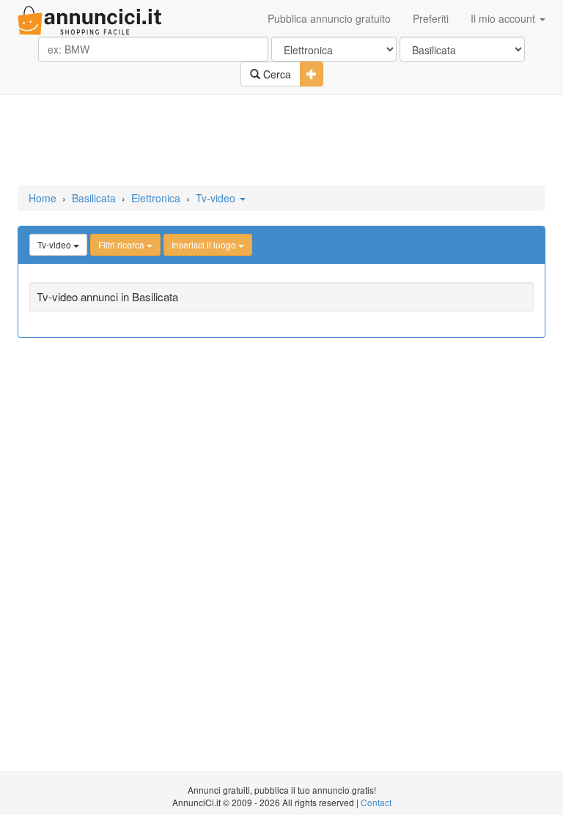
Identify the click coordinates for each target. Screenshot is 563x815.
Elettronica (155, 198)
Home (42, 198)
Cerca (275, 74)
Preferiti (431, 18)
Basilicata (94, 198)
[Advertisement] (281, 140)
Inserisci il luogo (205, 244)
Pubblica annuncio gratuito (329, 18)
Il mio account (504, 18)
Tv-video (217, 198)
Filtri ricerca (122, 244)
